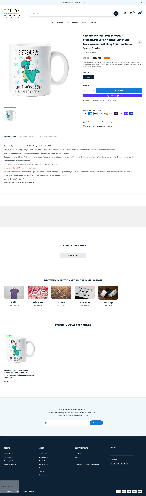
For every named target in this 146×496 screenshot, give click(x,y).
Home (51, 22)
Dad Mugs (108, 303)
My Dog (61, 302)
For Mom (42, 468)
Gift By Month (43, 464)
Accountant (43, 454)
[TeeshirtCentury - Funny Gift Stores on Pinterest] (114, 463)
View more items (73, 255)
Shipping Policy (9, 461)
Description (10, 136)
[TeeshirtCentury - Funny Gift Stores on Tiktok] (127, 463)
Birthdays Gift (43, 457)
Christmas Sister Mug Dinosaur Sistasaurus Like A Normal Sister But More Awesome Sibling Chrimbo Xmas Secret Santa (19, 374)
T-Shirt (60, 22)
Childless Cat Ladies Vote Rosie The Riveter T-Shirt (32, 486)
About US (78, 454)
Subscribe (96, 423)
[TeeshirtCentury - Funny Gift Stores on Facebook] (111, 463)
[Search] (116, 13)
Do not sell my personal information (87, 464)
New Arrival (43, 475)
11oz (88, 77)
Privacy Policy (8, 457)
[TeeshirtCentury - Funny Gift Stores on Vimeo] (124, 463)
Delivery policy (27, 136)
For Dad (42, 461)
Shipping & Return (48, 136)
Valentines (38, 302)
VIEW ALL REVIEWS (91, 53)
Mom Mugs (85, 302)
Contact (93, 22)
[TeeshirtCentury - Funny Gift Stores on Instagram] (118, 463)
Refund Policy (8, 454)
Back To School (72, 22)
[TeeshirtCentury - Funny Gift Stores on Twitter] (121, 463)
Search (77, 461)
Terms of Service (10, 464)
